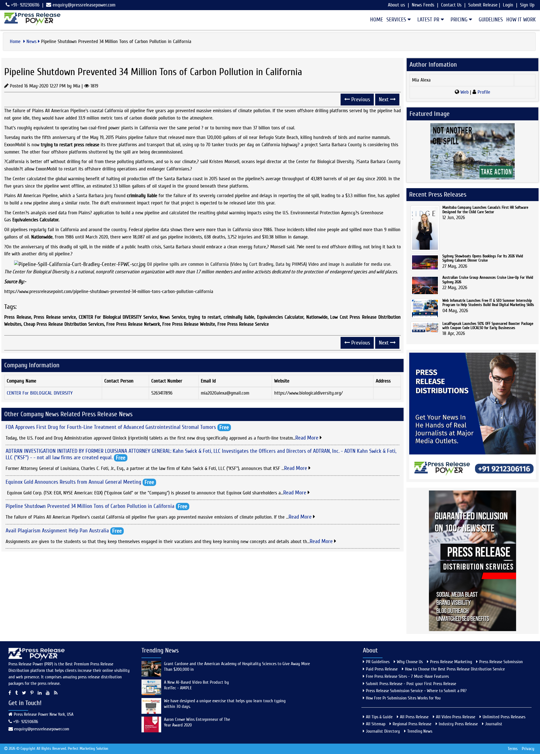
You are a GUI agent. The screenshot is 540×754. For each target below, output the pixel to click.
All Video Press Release (455, 716)
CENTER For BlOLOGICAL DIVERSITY (40, 393)
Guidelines (491, 19)
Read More (307, 438)
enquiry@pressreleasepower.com (84, 5)
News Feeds (423, 5)
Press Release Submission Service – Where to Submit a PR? (416, 690)
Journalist (493, 723)
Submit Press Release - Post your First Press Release (411, 683)
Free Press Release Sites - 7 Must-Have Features (407, 676)
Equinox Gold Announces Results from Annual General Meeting (73, 481)
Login (508, 5)
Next (384, 99)
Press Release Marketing (451, 661)
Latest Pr (429, 19)
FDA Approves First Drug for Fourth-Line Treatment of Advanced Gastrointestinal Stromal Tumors (111, 427)
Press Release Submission (501, 661)
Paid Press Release (382, 669)
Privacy (528, 748)
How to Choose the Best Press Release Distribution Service (455, 669)
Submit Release (483, 5)
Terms (513, 748)
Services (397, 19)
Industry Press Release (458, 723)
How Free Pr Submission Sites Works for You (403, 698)
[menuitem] (375, 20)
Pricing (460, 19)
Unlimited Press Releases (504, 716)
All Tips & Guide (379, 716)
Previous (360, 99)
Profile (483, 92)
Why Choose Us (410, 661)
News (31, 41)
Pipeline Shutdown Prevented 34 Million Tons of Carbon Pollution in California (90, 506)
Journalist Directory (383, 731)
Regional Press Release (412, 723)
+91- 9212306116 (24, 5)
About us (396, 5)
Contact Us (451, 5)
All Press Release (414, 716)
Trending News (419, 731)
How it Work (521, 19)
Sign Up (527, 5)
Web (464, 92)
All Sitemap (375, 723)
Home (376, 19)
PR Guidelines (378, 661)
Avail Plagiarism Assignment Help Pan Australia (57, 530)
